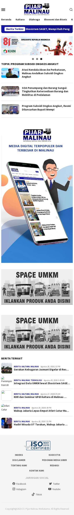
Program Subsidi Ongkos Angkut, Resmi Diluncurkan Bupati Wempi (46, 107)
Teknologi (36, 380)
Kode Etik (54, 454)
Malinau (35, 366)
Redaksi (54, 465)
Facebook (21, 483)
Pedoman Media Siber (54, 460)
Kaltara (26, 366)
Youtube (56, 489)
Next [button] (68, 44)
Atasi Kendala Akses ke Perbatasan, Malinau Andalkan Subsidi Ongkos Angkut (44, 73)
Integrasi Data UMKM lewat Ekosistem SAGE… (42, 383)
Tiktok (39, 494)
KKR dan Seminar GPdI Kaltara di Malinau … (40, 397)
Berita (17, 366)
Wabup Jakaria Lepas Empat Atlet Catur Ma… (41, 410)
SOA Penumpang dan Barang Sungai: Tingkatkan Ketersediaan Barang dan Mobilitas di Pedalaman (45, 91)
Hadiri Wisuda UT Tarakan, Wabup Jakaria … (41, 424)
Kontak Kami (36, 470)
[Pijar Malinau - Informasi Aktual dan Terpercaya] (37, 9)
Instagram (21, 489)
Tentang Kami (19, 465)
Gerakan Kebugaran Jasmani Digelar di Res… (41, 369)
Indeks (19, 454)
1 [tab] (33, 59)
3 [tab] (41, 59)
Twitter (56, 483)
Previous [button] (5, 44)
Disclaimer (18, 460)
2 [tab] (37, 59)
